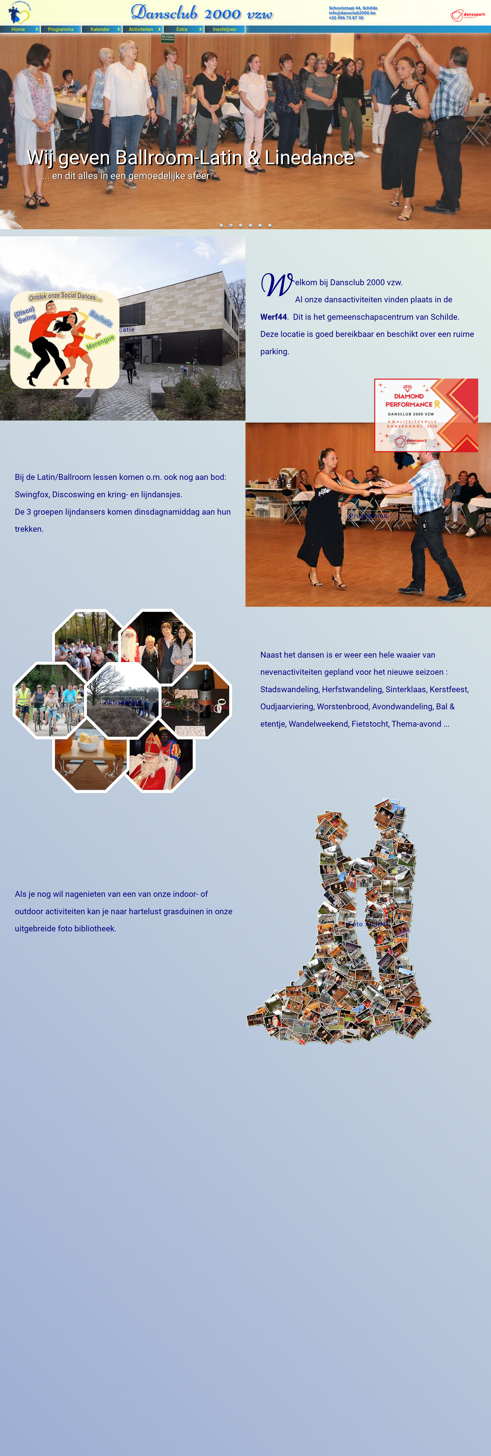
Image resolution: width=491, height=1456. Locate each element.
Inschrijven (224, 29)
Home (18, 29)
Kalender (100, 29)
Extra (181, 29)
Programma (61, 29)
